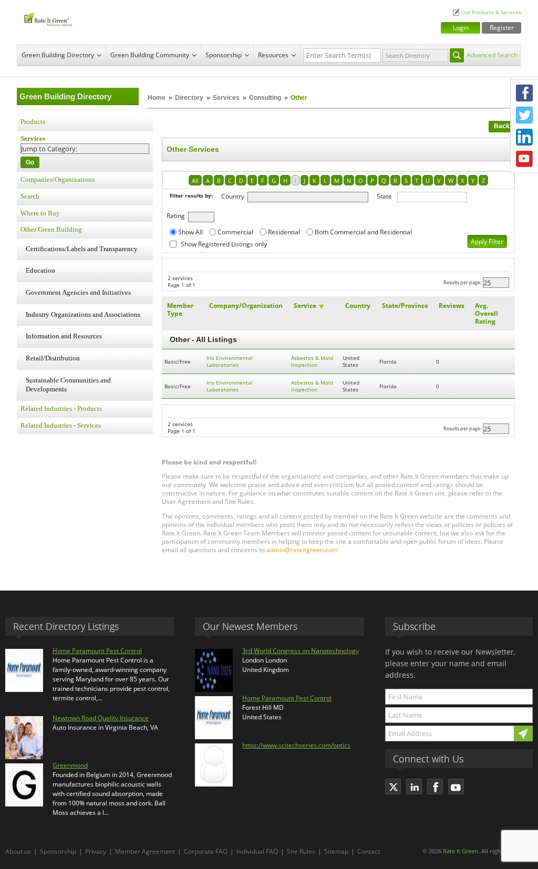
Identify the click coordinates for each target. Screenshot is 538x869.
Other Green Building (51, 229)
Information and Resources (64, 336)
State (384, 196)
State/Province (405, 305)
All (195, 180)
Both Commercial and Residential (363, 231)
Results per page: (462, 282)
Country (232, 196)
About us (18, 851)
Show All (190, 231)
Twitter (524, 115)
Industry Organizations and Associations (83, 314)
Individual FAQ (257, 851)
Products (32, 122)
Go (30, 162)
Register (502, 27)
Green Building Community (149, 54)
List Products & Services (491, 12)
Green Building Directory (58, 54)
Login (461, 27)
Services (226, 97)
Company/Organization (246, 305)
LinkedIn (524, 137)
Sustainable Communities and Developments (68, 385)
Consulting (265, 97)
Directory (189, 97)
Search (29, 196)
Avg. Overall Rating (486, 313)
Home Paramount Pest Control (97, 650)
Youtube (524, 159)
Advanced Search (492, 54)
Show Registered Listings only (224, 244)
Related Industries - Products (61, 408)
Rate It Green (460, 851)
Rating (176, 215)
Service (305, 305)
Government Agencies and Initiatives (78, 292)
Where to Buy (40, 213)
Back (502, 126)
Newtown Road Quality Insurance (101, 717)
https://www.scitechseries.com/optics (296, 745)
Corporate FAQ (205, 851)
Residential (284, 231)
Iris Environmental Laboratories (229, 361)
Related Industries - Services (60, 425)
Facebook (524, 93)
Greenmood (70, 765)
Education (40, 270)
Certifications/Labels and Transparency (82, 249)
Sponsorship (223, 54)
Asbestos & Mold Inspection (312, 361)
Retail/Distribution (53, 358)
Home (156, 97)
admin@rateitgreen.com (302, 550)
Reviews (451, 305)
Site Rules (301, 851)
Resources (273, 54)
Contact (368, 851)
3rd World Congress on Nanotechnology (300, 650)
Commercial (235, 231)
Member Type (180, 309)
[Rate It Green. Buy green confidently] (85, 18)
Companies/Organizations (57, 179)
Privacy (95, 851)
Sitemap (336, 851)
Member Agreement (145, 851)
